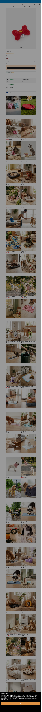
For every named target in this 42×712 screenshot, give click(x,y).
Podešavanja (21, 707)
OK (20, 703)
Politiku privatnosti (8, 699)
